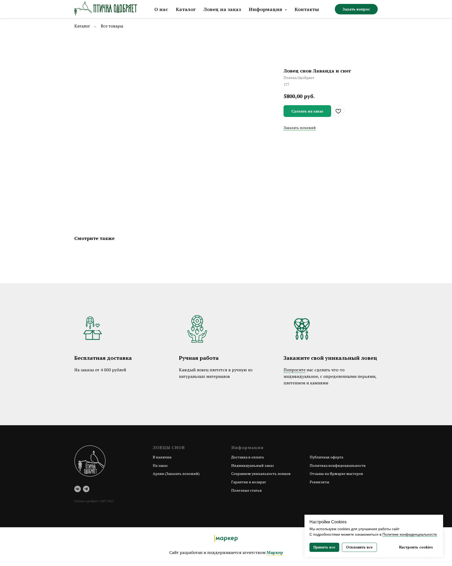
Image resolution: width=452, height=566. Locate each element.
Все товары (112, 26)
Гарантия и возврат (248, 481)
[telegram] (86, 489)
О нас (161, 9)
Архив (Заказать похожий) (176, 473)
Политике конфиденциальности (409, 534)
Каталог (186, 9)
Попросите (295, 370)
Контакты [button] (307, 9)
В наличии (162, 457)
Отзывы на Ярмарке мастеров (336, 473)
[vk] (77, 489)
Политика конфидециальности (338, 465)
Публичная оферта (326, 457)
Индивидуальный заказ (252, 465)
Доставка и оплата (247, 457)
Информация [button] (266, 9)
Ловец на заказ (222, 9)
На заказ (160, 465)
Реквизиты (319, 481)
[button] (356, 9)
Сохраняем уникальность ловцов (261, 473)
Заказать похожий (300, 127)
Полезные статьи (246, 490)
